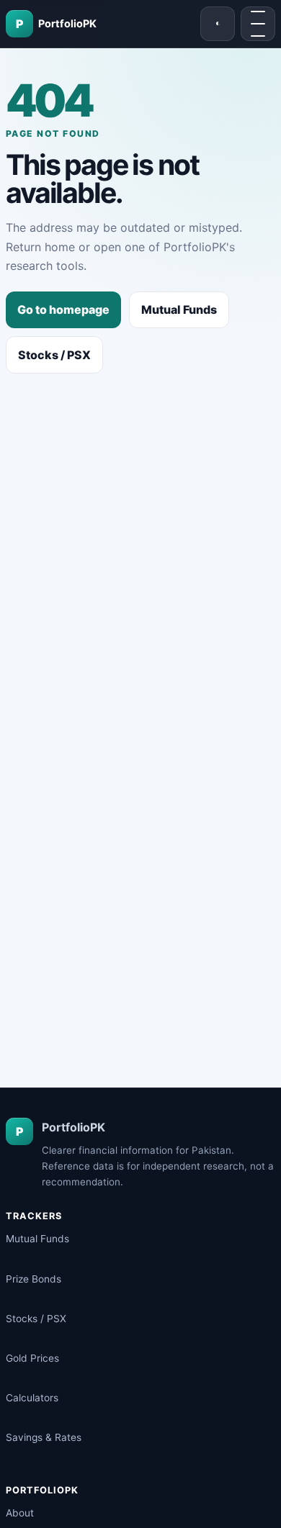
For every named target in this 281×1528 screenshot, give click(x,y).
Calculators (32, 1397)
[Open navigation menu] (258, 23)
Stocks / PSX (54, 355)
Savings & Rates (43, 1437)
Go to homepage (63, 309)
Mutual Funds (179, 309)
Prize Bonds (33, 1279)
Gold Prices (32, 1358)
